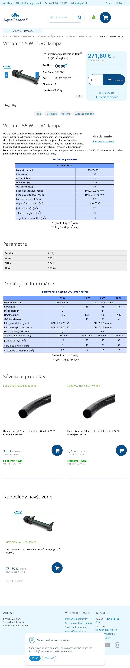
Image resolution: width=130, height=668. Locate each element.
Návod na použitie (104, 141)
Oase (81, 36)
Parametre (51, 113)
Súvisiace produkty (84, 113)
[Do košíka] (57, 450)
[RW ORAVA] (108, 645)
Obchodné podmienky (76, 618)
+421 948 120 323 (58, 3)
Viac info (65, 113)
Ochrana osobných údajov (78, 623)
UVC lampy (70, 36)
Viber (107, 637)
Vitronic (92, 36)
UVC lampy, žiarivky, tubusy (48, 36)
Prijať (35, 658)
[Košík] (106, 17)
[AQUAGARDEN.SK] (118, 645)
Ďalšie (119, 3)
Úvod (10, 3)
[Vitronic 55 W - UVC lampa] (21, 75)
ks (95, 80)
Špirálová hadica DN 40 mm (83, 385)
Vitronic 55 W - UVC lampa (21, 542)
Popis (38, 113)
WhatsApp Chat (79, 3)
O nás (109, 3)
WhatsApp (109, 633)
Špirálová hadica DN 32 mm (19, 385)
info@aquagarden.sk (30, 3)
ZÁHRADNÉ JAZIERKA (22, 36)
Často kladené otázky (76, 627)
